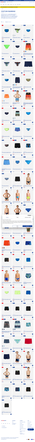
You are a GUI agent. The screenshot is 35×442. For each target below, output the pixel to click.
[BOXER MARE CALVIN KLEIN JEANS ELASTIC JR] (7, 162)
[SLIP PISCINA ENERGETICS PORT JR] (28, 308)
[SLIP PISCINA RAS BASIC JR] (7, 46)
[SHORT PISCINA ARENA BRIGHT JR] (7, 260)
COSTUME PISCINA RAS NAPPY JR (17, 233)
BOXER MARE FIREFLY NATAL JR (17, 120)
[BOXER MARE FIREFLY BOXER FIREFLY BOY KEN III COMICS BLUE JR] (7, 324)
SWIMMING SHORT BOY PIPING (27, 120)
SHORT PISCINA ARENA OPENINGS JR (6, 315)
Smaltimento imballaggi (30, 427)
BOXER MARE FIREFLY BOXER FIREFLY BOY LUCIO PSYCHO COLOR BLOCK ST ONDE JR (28, 104)
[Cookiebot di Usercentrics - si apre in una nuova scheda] (28, 215)
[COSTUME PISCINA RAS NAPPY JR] (17, 162)
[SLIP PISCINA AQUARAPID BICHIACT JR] (28, 372)
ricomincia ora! (6, 0)
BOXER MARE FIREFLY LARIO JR (17, 331)
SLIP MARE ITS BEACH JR (26, 37)
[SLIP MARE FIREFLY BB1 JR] (7, 341)
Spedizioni (29, 423)
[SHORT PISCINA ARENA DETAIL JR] (28, 195)
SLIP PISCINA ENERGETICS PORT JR (27, 315)
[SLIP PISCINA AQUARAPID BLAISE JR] (7, 210)
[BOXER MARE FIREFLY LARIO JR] (17, 324)
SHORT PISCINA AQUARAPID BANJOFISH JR (16, 103)
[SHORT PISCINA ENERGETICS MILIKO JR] (17, 372)
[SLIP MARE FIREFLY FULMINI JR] (7, 64)
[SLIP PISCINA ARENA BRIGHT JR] (17, 243)
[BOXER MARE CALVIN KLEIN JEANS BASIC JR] (7, 243)
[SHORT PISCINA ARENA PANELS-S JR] (28, 260)
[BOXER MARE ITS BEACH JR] (7, 96)
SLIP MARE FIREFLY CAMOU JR (16, 37)
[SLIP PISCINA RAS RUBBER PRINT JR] (7, 80)
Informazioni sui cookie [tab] (28, 217)
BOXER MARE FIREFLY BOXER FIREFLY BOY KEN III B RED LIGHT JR (17, 87)
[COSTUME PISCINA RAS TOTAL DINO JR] (17, 341)
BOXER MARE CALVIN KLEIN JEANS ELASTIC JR (6, 169)
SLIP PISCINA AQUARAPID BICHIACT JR (27, 380)
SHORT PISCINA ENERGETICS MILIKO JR (17, 380)
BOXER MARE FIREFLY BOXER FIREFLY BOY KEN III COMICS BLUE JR (6, 331)
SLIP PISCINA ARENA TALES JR (5, 120)
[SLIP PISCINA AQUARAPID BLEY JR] (28, 179)
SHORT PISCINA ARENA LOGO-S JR (6, 233)
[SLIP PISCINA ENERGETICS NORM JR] (17, 308)
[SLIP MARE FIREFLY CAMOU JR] (17, 30)
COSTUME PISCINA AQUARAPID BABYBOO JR (27, 283)
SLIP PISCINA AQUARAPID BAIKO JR (6, 379)
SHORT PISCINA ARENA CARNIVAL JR (6, 363)
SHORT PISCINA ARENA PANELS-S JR (28, 266)
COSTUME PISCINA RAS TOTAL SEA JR (17, 136)
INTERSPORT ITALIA (4, 439)
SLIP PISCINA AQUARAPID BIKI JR (27, 363)
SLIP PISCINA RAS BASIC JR (5, 53)
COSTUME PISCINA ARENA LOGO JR (6, 299)
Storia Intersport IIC (4, 427)
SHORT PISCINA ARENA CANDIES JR (27, 299)
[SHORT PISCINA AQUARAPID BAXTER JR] (17, 210)
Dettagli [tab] (17, 217)
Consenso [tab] (7, 217)
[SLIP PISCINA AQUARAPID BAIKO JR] (7, 372)
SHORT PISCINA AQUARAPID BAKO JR (17, 363)
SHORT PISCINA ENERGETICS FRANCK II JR (28, 71)
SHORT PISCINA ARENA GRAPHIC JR (17, 152)
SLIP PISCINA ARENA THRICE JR (6, 37)
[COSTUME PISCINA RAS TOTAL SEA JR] (17, 129)
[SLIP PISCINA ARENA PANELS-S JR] (17, 260)
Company (21, 423)
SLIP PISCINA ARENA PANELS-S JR (17, 266)
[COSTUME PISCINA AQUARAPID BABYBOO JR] (28, 276)
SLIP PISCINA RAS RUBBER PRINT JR (6, 152)
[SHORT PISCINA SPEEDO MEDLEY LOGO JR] (28, 243)
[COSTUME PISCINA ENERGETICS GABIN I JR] (7, 389)
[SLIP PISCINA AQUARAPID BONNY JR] (17, 276)
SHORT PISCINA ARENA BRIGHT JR (6, 266)
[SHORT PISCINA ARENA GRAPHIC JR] (17, 145)
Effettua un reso (30, 429)
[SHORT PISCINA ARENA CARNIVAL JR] (7, 356)
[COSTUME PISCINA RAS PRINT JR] (28, 129)
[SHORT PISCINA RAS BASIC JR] (28, 341)
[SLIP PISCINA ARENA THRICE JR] (7, 30)
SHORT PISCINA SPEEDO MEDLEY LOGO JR (27, 250)
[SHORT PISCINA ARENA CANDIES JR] (28, 292)
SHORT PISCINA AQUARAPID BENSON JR (6, 283)
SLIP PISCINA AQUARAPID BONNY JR (17, 282)
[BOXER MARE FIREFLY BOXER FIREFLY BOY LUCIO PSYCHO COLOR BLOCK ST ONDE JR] (28, 96)
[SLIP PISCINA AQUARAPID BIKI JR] (28, 356)
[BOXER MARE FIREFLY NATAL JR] (17, 113)
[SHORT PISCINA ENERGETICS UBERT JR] (17, 179)
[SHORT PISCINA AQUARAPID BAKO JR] (17, 356)
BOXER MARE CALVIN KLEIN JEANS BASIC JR (6, 250)
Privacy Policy (21, 427)
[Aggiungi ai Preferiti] (11, 26)
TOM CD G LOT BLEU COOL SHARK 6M (28, 331)
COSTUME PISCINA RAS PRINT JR (27, 136)
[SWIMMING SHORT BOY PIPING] (28, 80)
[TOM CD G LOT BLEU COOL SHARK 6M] (28, 324)
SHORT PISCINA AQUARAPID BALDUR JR (28, 152)
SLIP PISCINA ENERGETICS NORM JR (17, 315)
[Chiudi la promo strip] (33, 7)
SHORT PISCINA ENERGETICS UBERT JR (17, 186)
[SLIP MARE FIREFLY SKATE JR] (17, 64)
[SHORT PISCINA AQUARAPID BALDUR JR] (28, 145)
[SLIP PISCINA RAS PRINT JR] (7, 179)
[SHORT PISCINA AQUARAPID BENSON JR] (7, 276)
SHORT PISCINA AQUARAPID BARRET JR (28, 233)
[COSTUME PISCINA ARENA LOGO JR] (7, 292)
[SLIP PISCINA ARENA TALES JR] (7, 113)
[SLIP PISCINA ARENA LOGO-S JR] (28, 210)
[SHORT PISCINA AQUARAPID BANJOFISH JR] (17, 96)
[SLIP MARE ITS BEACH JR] (28, 30)
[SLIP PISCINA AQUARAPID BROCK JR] (7, 195)
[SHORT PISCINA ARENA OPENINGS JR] (7, 308)
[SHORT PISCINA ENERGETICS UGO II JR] (17, 389)
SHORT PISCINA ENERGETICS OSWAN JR (28, 396)
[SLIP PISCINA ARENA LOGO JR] (17, 195)
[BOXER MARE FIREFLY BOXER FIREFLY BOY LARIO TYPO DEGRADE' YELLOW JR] (28, 46)
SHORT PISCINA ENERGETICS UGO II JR (17, 396)
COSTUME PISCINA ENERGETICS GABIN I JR (6, 396)
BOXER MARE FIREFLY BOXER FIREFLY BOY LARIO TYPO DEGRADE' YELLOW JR (28, 54)
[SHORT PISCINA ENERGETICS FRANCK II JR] (28, 64)
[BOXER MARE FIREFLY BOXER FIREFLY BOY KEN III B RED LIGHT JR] (17, 80)
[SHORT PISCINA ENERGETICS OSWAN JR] (28, 389)
